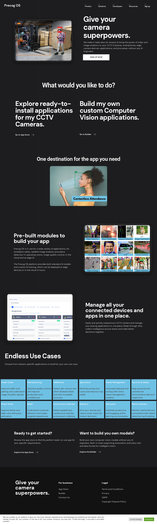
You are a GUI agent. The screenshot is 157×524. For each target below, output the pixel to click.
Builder (62, 493)
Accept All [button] (149, 519)
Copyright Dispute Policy (114, 501)
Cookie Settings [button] (135, 519)
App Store (63, 489)
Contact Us (64, 497)
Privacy (105, 493)
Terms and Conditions (112, 489)
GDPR (104, 497)
